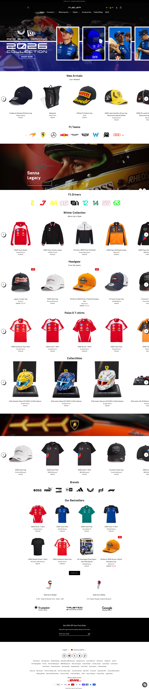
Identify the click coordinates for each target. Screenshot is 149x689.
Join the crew (112, 678)
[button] (144, 684)
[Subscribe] (126, 672)
